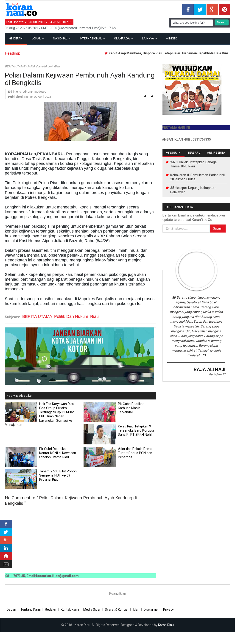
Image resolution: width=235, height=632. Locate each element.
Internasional (91, 38)
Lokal (37, 38)
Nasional (60, 38)
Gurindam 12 (217, 374)
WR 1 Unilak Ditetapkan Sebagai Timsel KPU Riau (193, 164)
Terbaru (194, 152)
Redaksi (50, 609)
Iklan (136, 609)
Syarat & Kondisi (116, 609)
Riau (57, 66)
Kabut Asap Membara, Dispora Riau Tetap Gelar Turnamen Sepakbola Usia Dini (160, 53)
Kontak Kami (70, 609)
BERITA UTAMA (15, 66)
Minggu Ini (173, 152)
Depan (17, 38)
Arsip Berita (216, 152)
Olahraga (122, 38)
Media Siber (92, 609)
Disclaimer (151, 609)
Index (171, 38)
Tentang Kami (30, 609)
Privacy (168, 609)
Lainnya (148, 38)
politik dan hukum (39, 66)
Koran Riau (166, 625)
